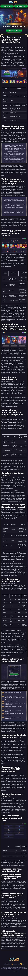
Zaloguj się (7, 6)
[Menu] (26, 2)
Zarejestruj (21, 6)
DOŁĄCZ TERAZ (14, 30)
